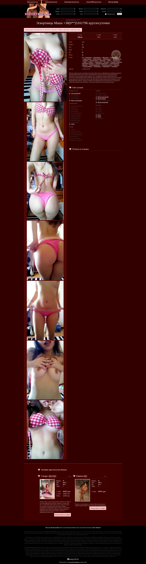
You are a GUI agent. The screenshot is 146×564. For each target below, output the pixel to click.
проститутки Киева (74, 562)
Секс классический (75, 93)
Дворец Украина (97, 59)
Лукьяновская (116, 60)
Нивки (85, 62)
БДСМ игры (101, 113)
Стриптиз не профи (102, 95)
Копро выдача (74, 136)
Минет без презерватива (77, 106)
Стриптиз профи (102, 93)
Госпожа (100, 109)
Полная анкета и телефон (62, 514)
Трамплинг (100, 118)
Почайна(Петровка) (94, 65)
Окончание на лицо (75, 116)
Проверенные (111, 14)
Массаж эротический (103, 102)
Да (82, 55)
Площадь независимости (102, 63)
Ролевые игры (74, 111)
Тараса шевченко (87, 66)
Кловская (85, 60)
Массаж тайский (102, 98)
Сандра (44, 476)
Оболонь (90, 62)
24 (82, 44)
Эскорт (72, 124)
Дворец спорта (87, 59)
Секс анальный (74, 95)
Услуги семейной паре (76, 113)
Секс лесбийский (75, 98)
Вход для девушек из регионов (68, 527)
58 (82, 52)
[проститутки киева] (38, 9)
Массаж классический (103, 97)
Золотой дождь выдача (76, 133)
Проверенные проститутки (71, 2)
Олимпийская (98, 62)
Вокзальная (105, 57)
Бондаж (99, 107)
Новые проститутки (32, 2)
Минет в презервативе (76, 100)
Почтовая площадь (107, 65)
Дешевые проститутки (51, 2)
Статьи (93, 527)
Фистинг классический (76, 140)
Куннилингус (74, 107)
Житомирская (107, 59)
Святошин (116, 65)
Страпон (73, 129)
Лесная (109, 60)
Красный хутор (94, 60)
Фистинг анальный (75, 138)
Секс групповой (75, 97)
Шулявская (114, 66)
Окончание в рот (75, 118)
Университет (106, 66)
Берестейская (97, 57)
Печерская (106, 62)
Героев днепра (113, 57)
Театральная (97, 66)
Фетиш (99, 116)
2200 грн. (80, 37)
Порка (99, 115)
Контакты (98, 527)
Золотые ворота (117, 59)
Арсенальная (88, 57)
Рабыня (99, 111)
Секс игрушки (74, 109)
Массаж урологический (103, 100)
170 (83, 47)
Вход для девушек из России (83, 527)
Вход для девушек (113, 2)
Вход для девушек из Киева (52, 527)
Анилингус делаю (75, 131)
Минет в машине (75, 122)
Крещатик (102, 60)
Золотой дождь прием (76, 134)
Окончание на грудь (76, 115)
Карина (79, 476)
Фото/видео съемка (76, 120)
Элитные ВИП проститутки (93, 2)
